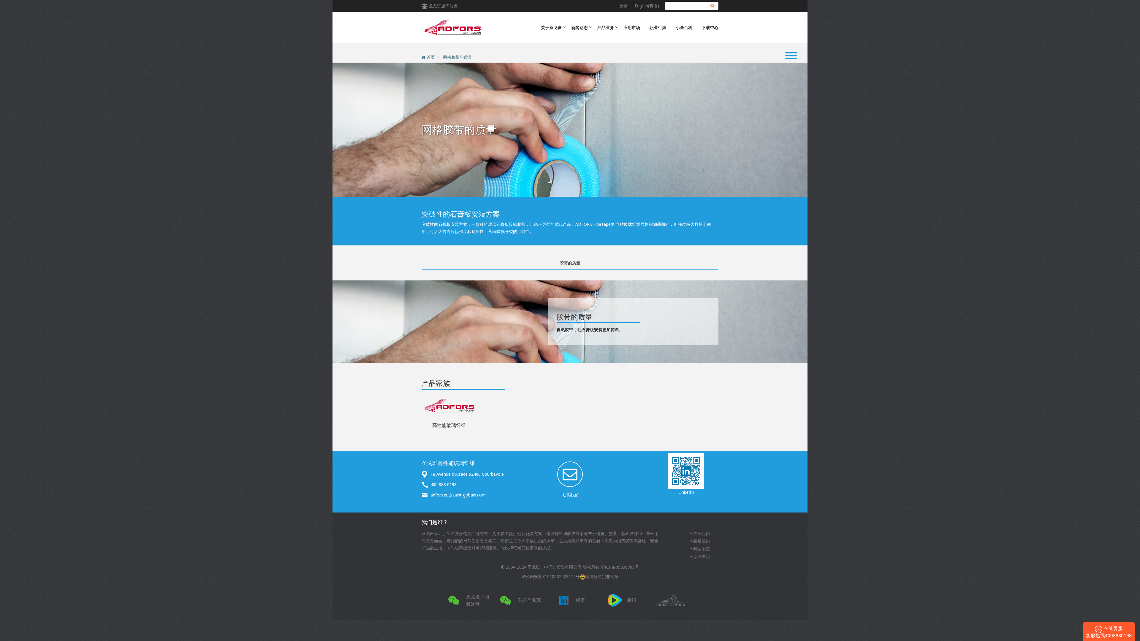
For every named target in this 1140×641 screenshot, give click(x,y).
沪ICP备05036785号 (620, 567)
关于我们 (701, 533)
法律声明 (701, 556)
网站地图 (701, 549)
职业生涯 (658, 27)
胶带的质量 (570, 263)
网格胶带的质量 (457, 57)
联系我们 (570, 494)
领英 (580, 600)
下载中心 (710, 27)
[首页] (452, 27)
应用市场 (631, 27)
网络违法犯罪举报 (601, 576)
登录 (623, 6)
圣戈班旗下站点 (443, 6)
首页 (431, 57)
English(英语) (647, 6)
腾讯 (631, 600)
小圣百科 (684, 27)
